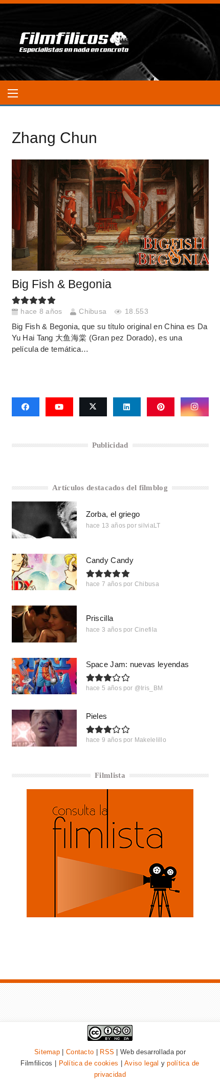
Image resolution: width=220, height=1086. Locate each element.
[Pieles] (44, 728)
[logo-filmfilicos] (74, 42)
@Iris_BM (149, 688)
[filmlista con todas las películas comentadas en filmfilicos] (110, 914)
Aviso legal (141, 1063)
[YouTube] (59, 407)
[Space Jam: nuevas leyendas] (44, 676)
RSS (107, 1052)
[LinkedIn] (127, 407)
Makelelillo (150, 739)
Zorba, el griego (113, 514)
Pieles (96, 716)
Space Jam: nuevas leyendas (137, 664)
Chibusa (92, 311)
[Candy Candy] (44, 572)
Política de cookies (89, 1063)
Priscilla (100, 618)
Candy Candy (110, 560)
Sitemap (47, 1052)
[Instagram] (194, 407)
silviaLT (149, 525)
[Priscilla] (44, 624)
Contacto (80, 1052)
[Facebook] (25, 407)
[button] (13, 93)
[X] (93, 407)
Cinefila (146, 629)
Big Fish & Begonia (62, 284)
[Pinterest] (160, 407)
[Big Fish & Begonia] (110, 215)
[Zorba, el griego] (44, 519)
